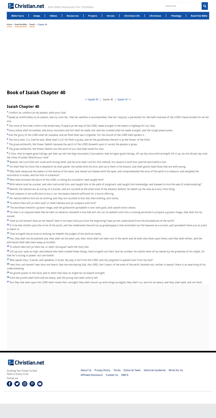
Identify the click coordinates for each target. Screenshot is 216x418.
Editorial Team (132, 370)
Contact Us (112, 375)
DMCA (124, 375)
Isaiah (32, 24)
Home (9, 24)
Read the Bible (21, 24)
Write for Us (176, 370)
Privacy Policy (102, 370)
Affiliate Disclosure (92, 375)
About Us (86, 370)
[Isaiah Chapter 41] (124, 99)
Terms (116, 370)
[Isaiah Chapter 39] (91, 99)
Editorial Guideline (155, 370)
